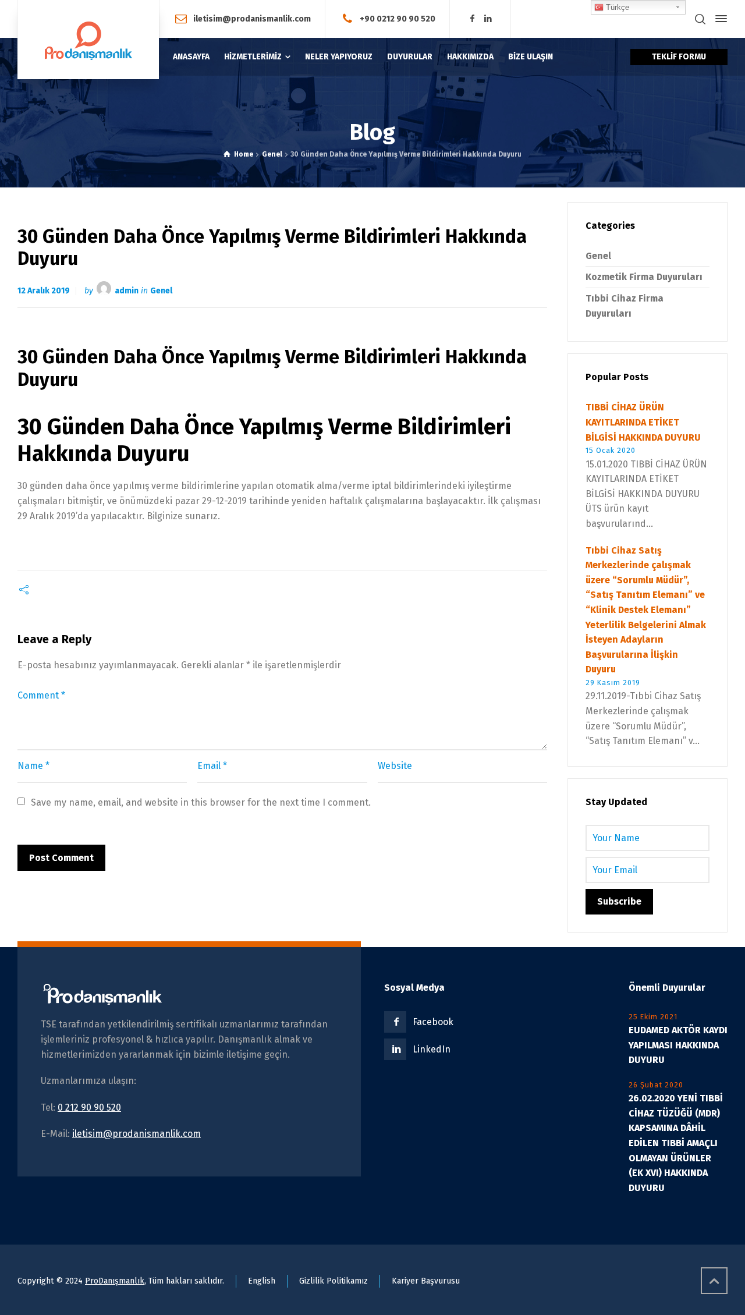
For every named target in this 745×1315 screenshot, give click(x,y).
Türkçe (616, 7)
